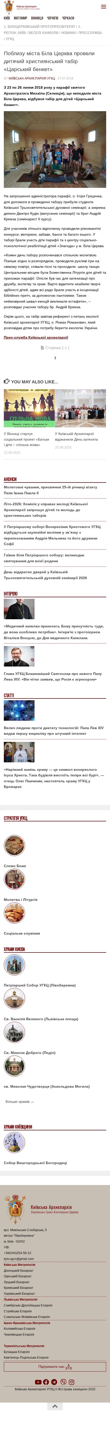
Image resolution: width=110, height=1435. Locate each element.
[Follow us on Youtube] (38, 1382)
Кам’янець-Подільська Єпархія (26, 1357)
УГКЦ (10, 39)
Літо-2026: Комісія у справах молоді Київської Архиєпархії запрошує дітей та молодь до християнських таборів (46, 510)
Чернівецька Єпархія (19, 1334)
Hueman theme (79, 1419)
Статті (9, 695)
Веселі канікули (43, 33)
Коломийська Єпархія (19, 1328)
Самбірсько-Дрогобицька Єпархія (28, 1305)
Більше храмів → (20, 1101)
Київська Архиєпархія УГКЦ (32, 78)
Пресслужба (90, 33)
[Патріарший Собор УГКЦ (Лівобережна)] (55, 965)
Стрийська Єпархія (18, 1311)
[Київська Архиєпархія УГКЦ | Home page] (23, 7)
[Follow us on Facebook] (46, 1382)
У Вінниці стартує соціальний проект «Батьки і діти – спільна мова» (26, 439)
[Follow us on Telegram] (54, 1382)
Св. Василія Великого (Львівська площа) (41, 1019)
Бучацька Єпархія (17, 1352)
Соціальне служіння (22, 933)
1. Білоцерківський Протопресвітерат (39, 27)
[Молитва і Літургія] (55, 880)
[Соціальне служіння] (55, 913)
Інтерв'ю (10, 594)
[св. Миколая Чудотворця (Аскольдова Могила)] (55, 1066)
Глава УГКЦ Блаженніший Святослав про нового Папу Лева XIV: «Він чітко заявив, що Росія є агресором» (53, 677)
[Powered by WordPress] (38, 1419)
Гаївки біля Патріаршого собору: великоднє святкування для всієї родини (44, 558)
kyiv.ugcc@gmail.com (19, 1259)
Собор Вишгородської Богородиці (35, 1163)
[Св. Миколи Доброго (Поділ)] (55, 1033)
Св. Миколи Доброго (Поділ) (30, 1053)
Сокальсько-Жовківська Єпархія (27, 1317)
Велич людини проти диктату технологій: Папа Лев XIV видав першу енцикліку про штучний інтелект (54, 731)
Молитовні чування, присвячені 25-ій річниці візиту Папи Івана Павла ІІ (50, 490)
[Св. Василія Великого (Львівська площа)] (55, 999)
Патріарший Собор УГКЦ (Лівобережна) (40, 985)
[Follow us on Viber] (63, 1382)
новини (68, 33)
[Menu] (103, 6)
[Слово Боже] (55, 846)
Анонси (10, 479)
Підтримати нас (51, 1366)
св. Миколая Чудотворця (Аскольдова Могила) (47, 1086)
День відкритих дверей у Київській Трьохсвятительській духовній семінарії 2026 (45, 575)
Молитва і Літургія (20, 900)
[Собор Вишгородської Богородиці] (55, 1143)
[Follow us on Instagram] (72, 1382)
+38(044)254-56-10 (17, 1253)
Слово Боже (15, 866)
